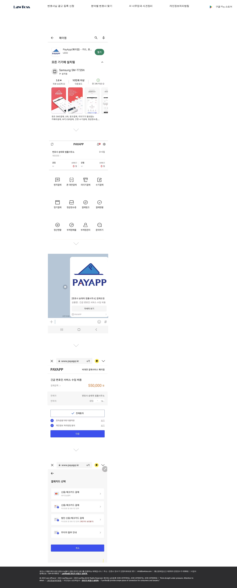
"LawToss (104, 580)
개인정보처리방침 (54, 580)
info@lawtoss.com (144, 571)
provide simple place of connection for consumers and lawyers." (134, 580)
